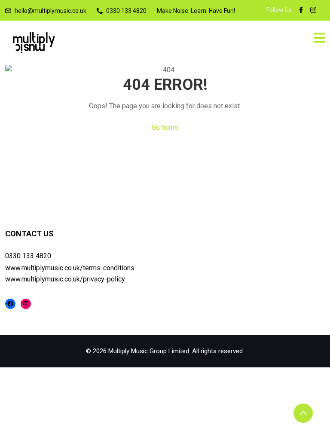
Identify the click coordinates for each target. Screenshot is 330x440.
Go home (165, 127)
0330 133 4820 (28, 256)
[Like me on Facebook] (301, 10)
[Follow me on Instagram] (313, 10)
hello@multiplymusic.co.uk (50, 10)
